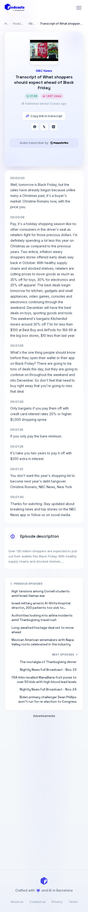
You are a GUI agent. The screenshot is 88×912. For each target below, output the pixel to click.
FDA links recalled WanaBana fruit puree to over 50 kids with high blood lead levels (44, 679)
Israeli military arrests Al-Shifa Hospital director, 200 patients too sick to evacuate (40, 606)
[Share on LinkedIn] (53, 127)
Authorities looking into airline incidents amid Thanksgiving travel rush (42, 617)
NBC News (32, 23)
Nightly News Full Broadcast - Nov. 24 (48, 689)
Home (6, 23)
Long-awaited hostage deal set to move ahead (42, 630)
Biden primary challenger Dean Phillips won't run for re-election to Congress (47, 699)
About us (17, 902)
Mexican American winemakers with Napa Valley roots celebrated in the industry (42, 642)
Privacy (57, 902)
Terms (73, 902)
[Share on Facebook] (35, 127)
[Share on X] (44, 127)
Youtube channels (18, 23)
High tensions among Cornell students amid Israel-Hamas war (40, 593)
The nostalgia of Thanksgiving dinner (48, 662)
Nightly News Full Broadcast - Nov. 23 (48, 670)
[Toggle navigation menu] (78, 7)
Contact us (38, 902)
